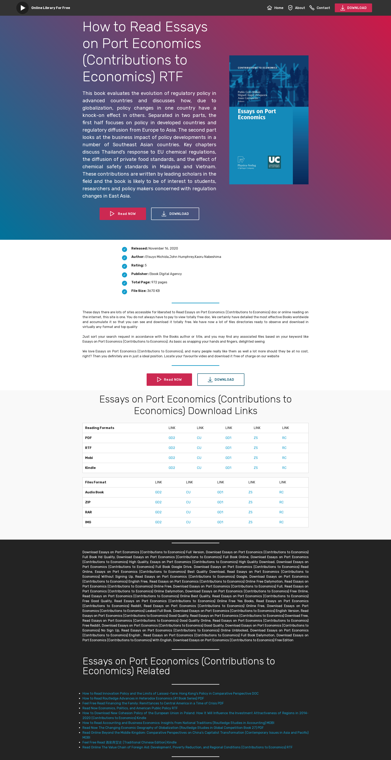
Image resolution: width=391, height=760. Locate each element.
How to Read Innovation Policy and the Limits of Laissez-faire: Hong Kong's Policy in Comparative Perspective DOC (170, 693)
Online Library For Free (50, 8)
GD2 (172, 438)
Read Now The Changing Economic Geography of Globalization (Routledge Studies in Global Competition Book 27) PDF (173, 728)
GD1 (228, 438)
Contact (323, 8)
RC (284, 438)
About (300, 8)
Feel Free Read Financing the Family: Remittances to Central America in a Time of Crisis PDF (153, 703)
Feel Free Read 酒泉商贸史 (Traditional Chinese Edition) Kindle (129, 742)
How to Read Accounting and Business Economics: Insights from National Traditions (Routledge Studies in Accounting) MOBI (178, 723)
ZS (256, 438)
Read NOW (127, 214)
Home (278, 8)
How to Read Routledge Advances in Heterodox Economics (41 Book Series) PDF (143, 698)
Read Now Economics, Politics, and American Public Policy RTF (130, 708)
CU (199, 438)
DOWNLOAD (357, 8)
